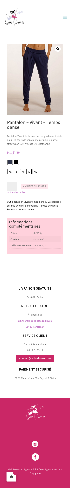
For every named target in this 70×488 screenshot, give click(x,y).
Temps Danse (26, 209)
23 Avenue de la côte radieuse (35, 320)
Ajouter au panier (34, 186)
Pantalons (32, 205)
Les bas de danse (16, 205)
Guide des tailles (16, 192)
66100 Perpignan (35, 326)
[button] (58, 49)
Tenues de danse (48, 205)
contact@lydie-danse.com (35, 358)
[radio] (10, 162)
